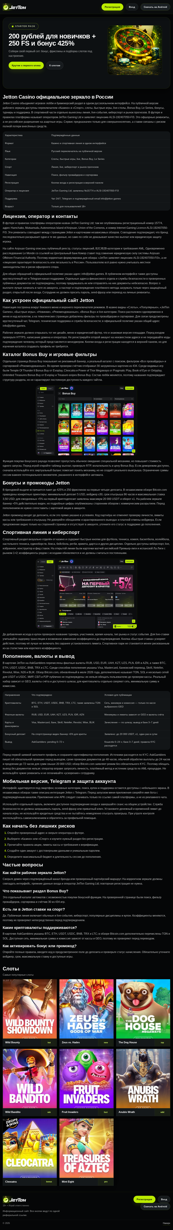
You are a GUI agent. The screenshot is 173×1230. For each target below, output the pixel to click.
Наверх (166, 1223)
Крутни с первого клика (26, 65)
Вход (132, 7)
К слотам (54, 65)
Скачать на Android (155, 7)
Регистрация (112, 7)
